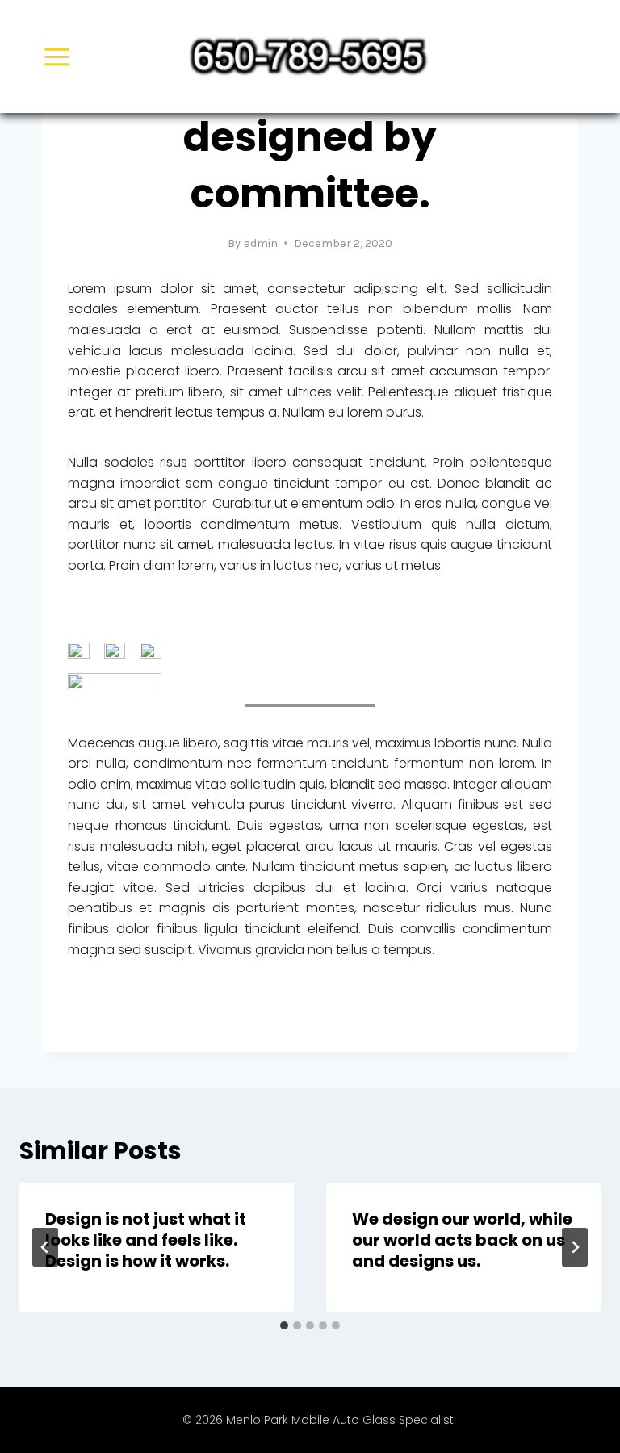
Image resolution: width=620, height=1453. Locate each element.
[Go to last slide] (45, 1247)
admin (261, 243)
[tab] (284, 1325)
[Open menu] (57, 56)
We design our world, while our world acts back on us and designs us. (462, 1240)
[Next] (575, 1247)
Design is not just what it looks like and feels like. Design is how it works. (145, 1240)
